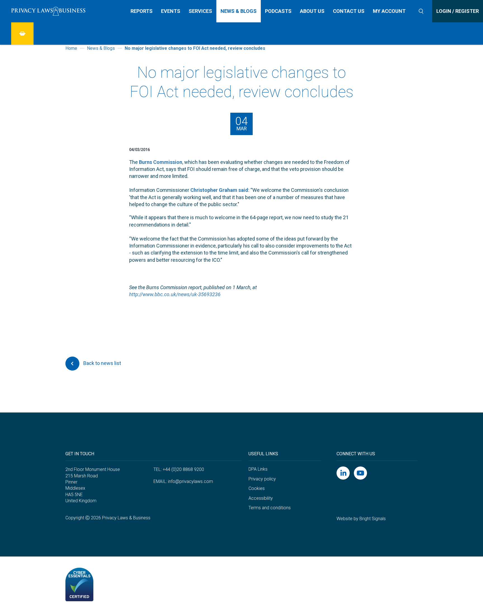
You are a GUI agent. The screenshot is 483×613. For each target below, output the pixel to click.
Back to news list (101, 363)
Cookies (256, 488)
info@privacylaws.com (190, 481)
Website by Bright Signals (361, 518)
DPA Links (257, 469)
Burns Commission (160, 162)
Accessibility (260, 498)
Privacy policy (262, 479)
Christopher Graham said (219, 190)
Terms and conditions (269, 507)
